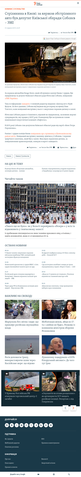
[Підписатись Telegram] (36, 425)
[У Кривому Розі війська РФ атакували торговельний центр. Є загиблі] (22, 381)
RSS (42, 439)
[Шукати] (69, 474)
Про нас (8, 459)
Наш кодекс (9, 463)
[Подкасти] (54, 474)
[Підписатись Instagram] (26, 425)
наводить (26, 104)
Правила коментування (50, 443)
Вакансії (44, 459)
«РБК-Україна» (11, 98)
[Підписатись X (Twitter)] (17, 425)
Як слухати (9, 439)
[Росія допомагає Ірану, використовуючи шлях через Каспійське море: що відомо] (22, 344)
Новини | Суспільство (15, 9)
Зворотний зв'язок (48, 463)
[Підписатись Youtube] (22, 425)
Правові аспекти (11, 467)
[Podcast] (46, 425)
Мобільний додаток (12, 443)
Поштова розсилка (12, 447)
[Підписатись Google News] (12, 425)
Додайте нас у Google (17, 474)
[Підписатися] (51, 425)
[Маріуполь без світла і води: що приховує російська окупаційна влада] (22, 309)
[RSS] (41, 425)
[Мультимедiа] (38, 474)
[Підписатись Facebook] (7, 425)
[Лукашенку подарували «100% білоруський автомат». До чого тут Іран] (59, 344)
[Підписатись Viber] (31, 425)
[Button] (53, 32)
